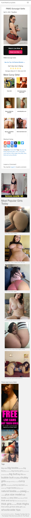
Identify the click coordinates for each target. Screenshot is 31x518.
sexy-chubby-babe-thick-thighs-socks (15, 349)
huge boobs (11, 487)
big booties (21, 468)
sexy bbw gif (21, 498)
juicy (12, 153)
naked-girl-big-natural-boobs (12, 320)
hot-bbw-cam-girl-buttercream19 (13, 378)
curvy (16, 151)
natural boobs (8, 491)
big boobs (13, 467)
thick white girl (6, 506)
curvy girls (21, 151)
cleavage (8, 481)
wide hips (15, 509)
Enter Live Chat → (15, 52)
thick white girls (17, 507)
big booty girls (11, 151)
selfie (8, 498)
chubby (17, 477)
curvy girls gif (9, 485)
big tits (20, 474)
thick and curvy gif (19, 501)
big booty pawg (6, 474)
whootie (14, 155)
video (24, 507)
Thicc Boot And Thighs (11, 233)
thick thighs (23, 503)
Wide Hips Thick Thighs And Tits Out (15, 262)
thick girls (6, 503)
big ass (22, 150)
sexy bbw (20, 153)
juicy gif (21, 488)
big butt (13, 474)
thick (25, 153)
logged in (13, 167)
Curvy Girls (13, 150)
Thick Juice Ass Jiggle (11, 291)
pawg (15, 153)
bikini (24, 474)
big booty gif (8, 471)
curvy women (7, 153)
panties (18, 491)
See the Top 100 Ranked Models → (15, 62)
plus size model (13, 494)
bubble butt (7, 477)
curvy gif (16, 481)
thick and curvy (8, 155)
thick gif (25, 500)
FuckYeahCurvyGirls (8, 2)
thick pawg (14, 504)
